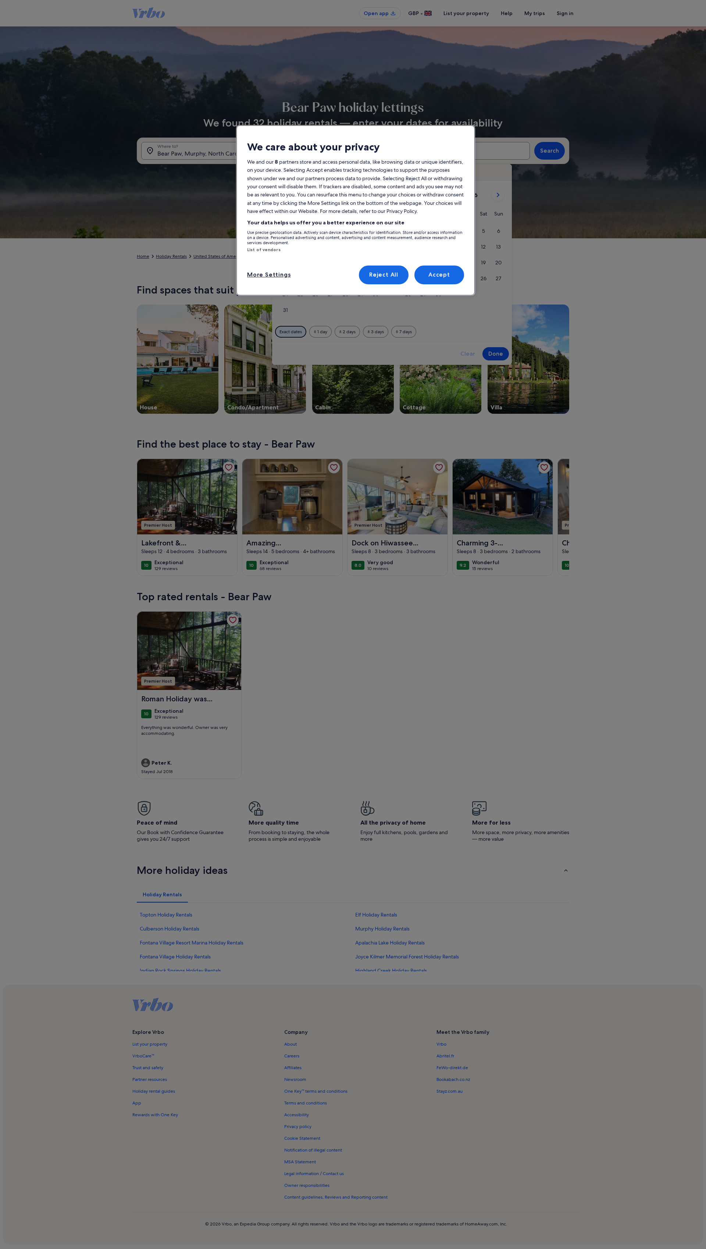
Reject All (383, 274)
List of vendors (264, 249)
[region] (355, 210)
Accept (439, 274)
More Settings (268, 274)
